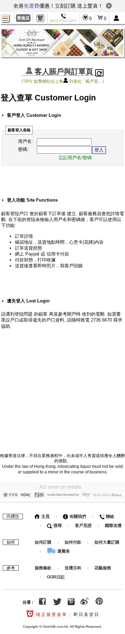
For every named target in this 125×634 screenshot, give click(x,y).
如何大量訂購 (106, 542)
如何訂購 (43, 542)
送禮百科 (73, 568)
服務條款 (43, 568)
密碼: (23, 149)
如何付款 (73, 542)
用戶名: (25, 141)
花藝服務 (102, 568)
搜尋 (57, 525)
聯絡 (109, 516)
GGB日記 (56, 577)
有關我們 (77, 516)
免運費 (31, 6)
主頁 (45, 516)
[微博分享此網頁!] (84, 602)
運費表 (63, 551)
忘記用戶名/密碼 (75, 157)
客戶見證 (83, 525)
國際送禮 (113, 525)
